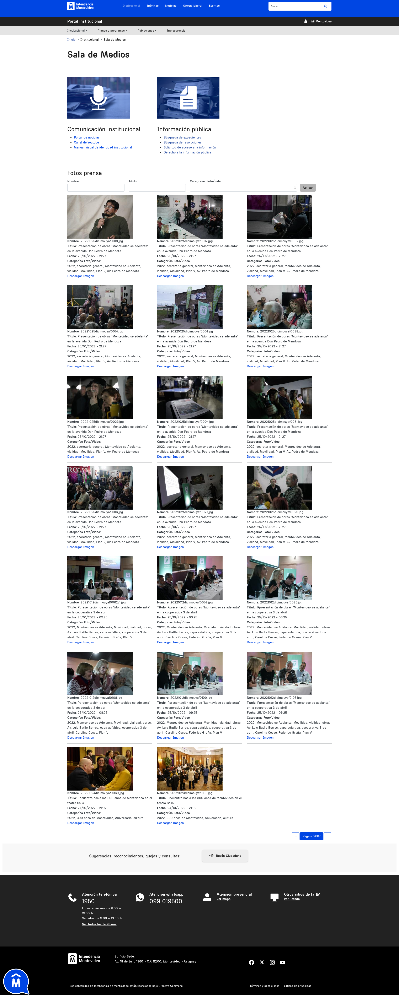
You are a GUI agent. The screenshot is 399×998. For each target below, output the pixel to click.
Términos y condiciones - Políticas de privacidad (281, 985)
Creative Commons (171, 985)
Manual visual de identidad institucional (103, 147)
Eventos (214, 5)
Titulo (133, 181)
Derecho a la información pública (187, 152)
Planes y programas (111, 30)
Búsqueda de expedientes (182, 137)
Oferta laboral (192, 5)
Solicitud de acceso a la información (190, 147)
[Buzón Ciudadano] (225, 856)
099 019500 (165, 901)
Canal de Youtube (86, 142)
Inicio (71, 40)
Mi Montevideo (321, 21)
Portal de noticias (87, 137)
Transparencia (176, 30)
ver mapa (223, 899)
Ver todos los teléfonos (99, 924)
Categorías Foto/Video (206, 181)
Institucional (131, 5)
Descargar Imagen (80, 276)
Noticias (170, 5)
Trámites (153, 5)
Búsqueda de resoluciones (183, 142)
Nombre (73, 181)
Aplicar (308, 188)
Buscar (325, 6)
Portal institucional (84, 21)
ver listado (292, 899)
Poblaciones (146, 30)
